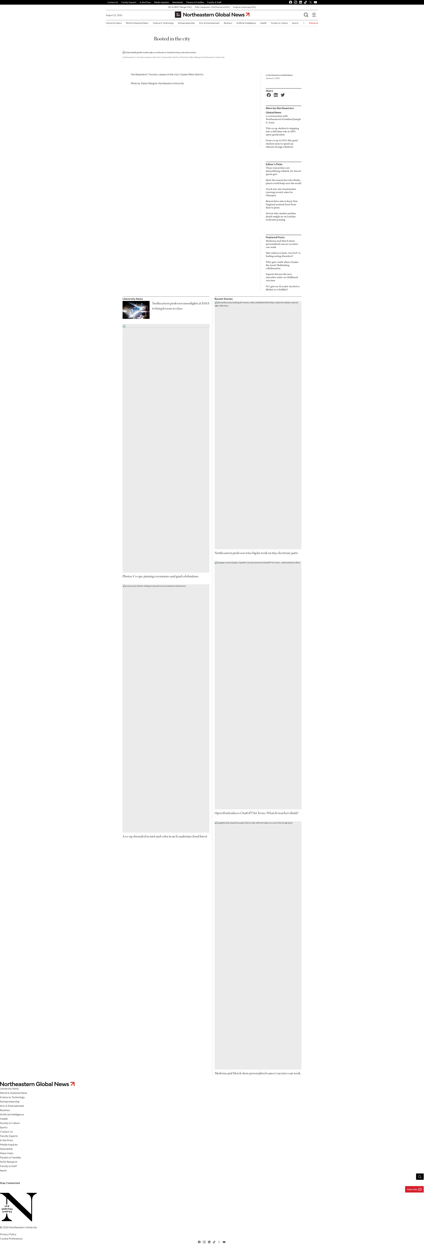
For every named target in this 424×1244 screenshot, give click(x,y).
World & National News (137, 23)
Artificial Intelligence (246, 23)
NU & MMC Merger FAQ (180, 7)
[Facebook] (268, 94)
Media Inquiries (161, 2)
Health (263, 23)
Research (313, 23)
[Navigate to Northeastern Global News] (212, 1083)
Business (228, 23)
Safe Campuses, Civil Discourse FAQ (212, 7)
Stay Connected (10, 1182)
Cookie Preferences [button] (11, 1238)
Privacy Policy (8, 1234)
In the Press (145, 2)
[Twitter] (282, 94)
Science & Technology (163, 23)
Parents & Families (195, 2)
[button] (306, 15)
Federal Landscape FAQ (244, 7)
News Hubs (6, 1153)
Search (3, 1170)
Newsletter (177, 2)
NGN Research (8, 1161)
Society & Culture (279, 23)
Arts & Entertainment (209, 23)
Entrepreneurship (186, 23)
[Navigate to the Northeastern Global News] (212, 14)
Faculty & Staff (214, 2)
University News (114, 23)
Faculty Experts (128, 2)
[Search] (420, 1176)
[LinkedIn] (275, 94)
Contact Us (112, 2)
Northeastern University (23, 1227)
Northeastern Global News (280, 75)
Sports (295, 23)
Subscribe (412, 1189)
